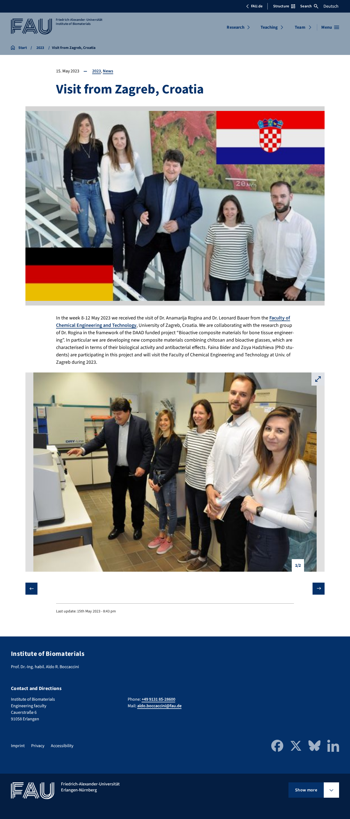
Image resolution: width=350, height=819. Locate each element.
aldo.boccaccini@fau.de (159, 706)
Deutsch (331, 6)
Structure (281, 6)
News (108, 71)
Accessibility (62, 746)
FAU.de (256, 6)
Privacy (37, 746)
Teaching (269, 27)
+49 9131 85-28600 (158, 699)
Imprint (18, 746)
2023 (96, 71)
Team (300, 27)
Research (235, 27)
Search (306, 6)
